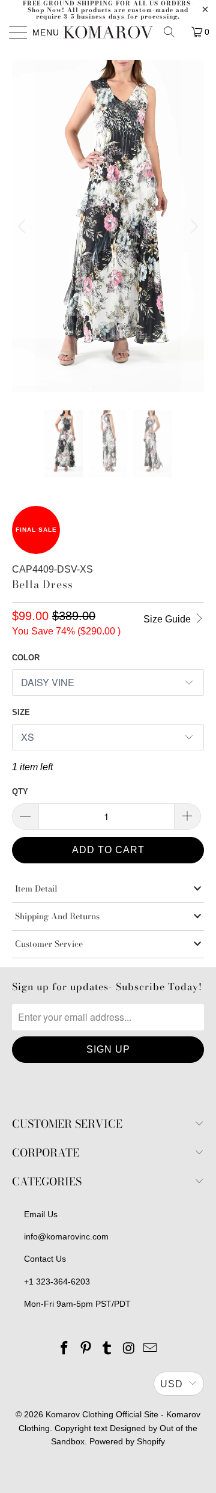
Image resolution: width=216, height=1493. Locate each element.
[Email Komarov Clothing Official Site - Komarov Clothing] (151, 1349)
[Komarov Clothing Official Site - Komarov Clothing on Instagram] (129, 1349)
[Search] (173, 31)
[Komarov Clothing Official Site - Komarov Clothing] (108, 32)
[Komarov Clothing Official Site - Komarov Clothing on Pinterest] (86, 1349)
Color (26, 657)
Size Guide (168, 619)
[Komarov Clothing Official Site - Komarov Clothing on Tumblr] (107, 1349)
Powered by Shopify (127, 1441)
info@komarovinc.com (66, 1236)
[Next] (193, 226)
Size (21, 712)
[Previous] (23, 226)
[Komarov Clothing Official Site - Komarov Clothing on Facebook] (65, 1349)
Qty (20, 791)
